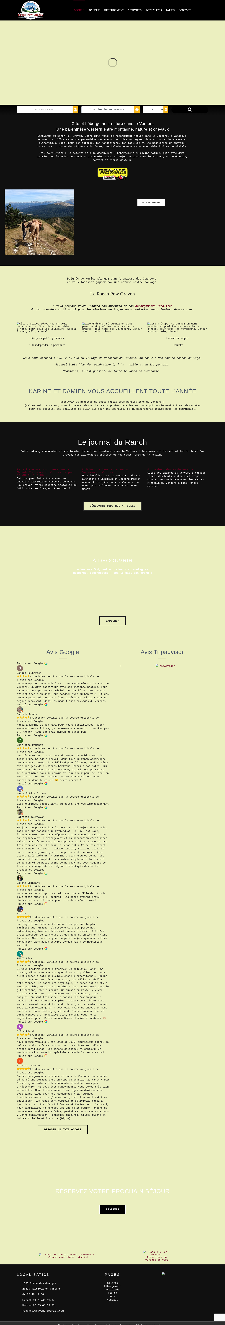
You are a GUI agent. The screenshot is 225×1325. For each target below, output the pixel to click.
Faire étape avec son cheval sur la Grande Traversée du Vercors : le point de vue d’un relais (46, 472)
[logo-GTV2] (156, 1252)
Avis (112, 1296)
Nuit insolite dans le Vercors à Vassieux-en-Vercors (105, 471)
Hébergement (112, 1286)
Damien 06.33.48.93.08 (38, 1305)
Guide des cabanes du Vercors (170, 469)
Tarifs (112, 1293)
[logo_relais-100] (112, 166)
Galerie (112, 1283)
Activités (112, 1289)
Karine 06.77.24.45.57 (38, 1299)
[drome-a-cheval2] (68, 1254)
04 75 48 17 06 (33, 1294)
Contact (112, 1300)
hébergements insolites (153, 306)
